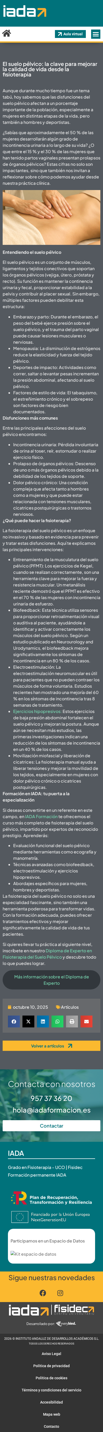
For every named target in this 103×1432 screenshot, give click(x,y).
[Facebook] (43, 1292)
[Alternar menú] (95, 34)
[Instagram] (60, 1292)
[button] (14, 1021)
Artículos (70, 1007)
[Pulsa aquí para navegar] (29, 1310)
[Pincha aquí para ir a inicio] (24, 20)
